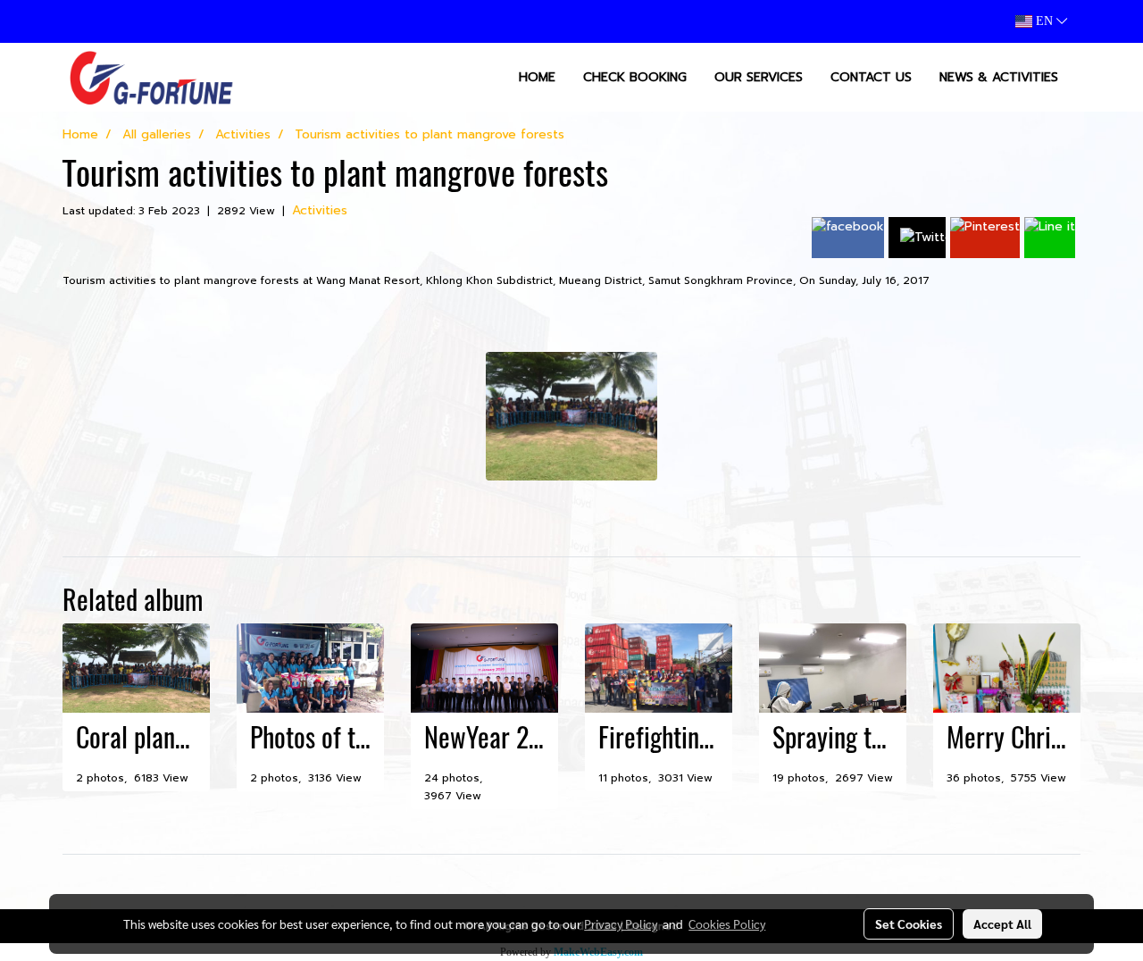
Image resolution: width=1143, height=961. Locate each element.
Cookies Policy (726, 923)
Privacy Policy (620, 923)
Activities (319, 210)
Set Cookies (908, 923)
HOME (537, 77)
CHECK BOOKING (635, 77)
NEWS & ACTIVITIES (998, 77)
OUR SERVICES (758, 77)
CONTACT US (871, 77)
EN (1044, 21)
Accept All (1002, 923)
